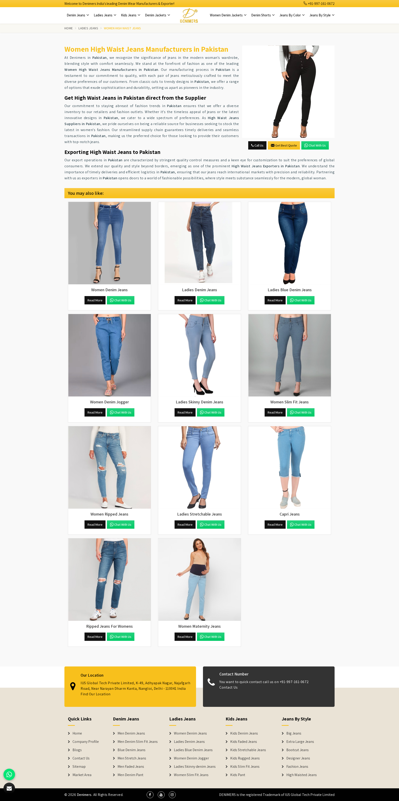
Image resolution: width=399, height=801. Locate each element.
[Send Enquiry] (288, 91)
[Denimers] (189, 15)
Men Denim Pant (130, 775)
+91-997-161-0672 (321, 3)
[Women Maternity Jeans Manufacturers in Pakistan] (199, 579)
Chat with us (317, 145)
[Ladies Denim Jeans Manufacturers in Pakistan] (199, 243)
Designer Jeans (298, 758)
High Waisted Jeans (301, 775)
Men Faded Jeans (131, 766)
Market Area (82, 775)
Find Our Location (96, 694)
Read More (95, 300)
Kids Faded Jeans (243, 742)
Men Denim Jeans (131, 733)
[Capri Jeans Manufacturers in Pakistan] (289, 467)
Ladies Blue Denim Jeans (193, 750)
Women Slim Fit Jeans (191, 775)
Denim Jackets (156, 15)
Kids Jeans (129, 15)
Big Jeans (293, 733)
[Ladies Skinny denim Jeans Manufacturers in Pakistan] (199, 355)
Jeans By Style (320, 15)
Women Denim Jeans (190, 733)
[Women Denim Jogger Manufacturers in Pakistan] (109, 355)
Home (68, 28)
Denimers (84, 794)
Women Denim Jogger (191, 758)
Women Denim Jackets (226, 15)
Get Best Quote (286, 145)
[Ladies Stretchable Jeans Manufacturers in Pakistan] (199, 467)
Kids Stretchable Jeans (248, 750)
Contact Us (228, 687)
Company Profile (86, 742)
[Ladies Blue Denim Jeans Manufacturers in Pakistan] (289, 243)
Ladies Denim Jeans (189, 742)
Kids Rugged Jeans (245, 758)
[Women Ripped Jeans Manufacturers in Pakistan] (109, 467)
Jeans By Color (290, 15)
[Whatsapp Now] (9, 774)
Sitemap (79, 766)
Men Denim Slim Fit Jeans (138, 742)
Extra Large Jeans (300, 742)
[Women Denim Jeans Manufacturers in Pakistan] (109, 243)
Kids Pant (237, 775)
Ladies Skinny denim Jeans (195, 766)
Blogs (77, 750)
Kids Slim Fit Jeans (245, 766)
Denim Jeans (76, 15)
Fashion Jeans (297, 766)
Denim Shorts (261, 15)
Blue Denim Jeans (131, 750)
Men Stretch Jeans (132, 758)
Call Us (258, 145)
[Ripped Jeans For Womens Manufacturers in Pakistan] (109, 579)
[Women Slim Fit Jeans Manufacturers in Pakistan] (289, 355)
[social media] (150, 794)
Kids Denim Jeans (244, 733)
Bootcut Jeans (297, 750)
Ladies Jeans (103, 15)
